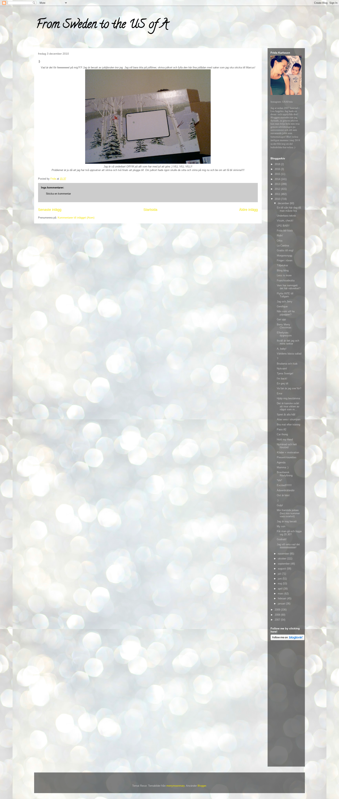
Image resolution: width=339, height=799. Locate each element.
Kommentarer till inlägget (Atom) (76, 217)
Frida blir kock (285, 230)
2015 (278, 174)
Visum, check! (285, 220)
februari (282, 598)
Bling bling (283, 270)
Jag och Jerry (284, 301)
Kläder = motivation (288, 452)
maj (280, 583)
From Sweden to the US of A (102, 25)
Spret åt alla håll (286, 414)
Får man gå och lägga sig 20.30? (289, 533)
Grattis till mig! (285, 250)
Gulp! (280, 505)
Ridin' (280, 235)
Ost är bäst (283, 495)
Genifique (282, 306)
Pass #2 (281, 429)
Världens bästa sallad (289, 353)
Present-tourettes (286, 457)
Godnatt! (282, 539)
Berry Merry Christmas (284, 326)
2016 (278, 169)
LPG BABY (283, 225)
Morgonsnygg (284, 255)
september (284, 563)
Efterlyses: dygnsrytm (284, 334)
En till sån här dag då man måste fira (289, 209)
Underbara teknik (286, 215)
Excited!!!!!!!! (284, 485)
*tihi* (279, 480)
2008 (278, 614)
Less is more (284, 275)
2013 (278, 184)
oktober (282, 558)
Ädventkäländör (285, 490)
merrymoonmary (175, 785)
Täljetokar (282, 265)
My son (281, 526)
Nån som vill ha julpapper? (285, 313)
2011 (278, 194)
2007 (278, 619)
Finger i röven (284, 260)
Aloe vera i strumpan (288, 419)
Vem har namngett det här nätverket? (288, 287)
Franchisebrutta (285, 280)
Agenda (281, 462)
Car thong (282, 434)
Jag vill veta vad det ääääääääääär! (288, 546)
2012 (278, 188)
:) (277, 500)
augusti (282, 568)
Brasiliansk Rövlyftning (285, 474)
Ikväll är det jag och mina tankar (288, 342)
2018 (278, 164)
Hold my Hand (285, 439)
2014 (278, 179)
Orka (279, 240)
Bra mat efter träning (288, 424)
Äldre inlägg (248, 210)
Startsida (150, 210)
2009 (278, 609)
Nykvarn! (282, 368)
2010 (278, 198)
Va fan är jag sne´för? (289, 388)
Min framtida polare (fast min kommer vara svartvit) (288, 513)
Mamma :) (282, 467)
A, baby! (281, 348)
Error (279, 393)
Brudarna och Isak (287, 363)
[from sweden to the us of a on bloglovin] (287, 639)
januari (282, 603)
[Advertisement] (286, 704)
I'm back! (282, 378)
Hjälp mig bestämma (288, 398)
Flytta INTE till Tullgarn (285, 295)
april (280, 588)
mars (281, 593)
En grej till (282, 383)
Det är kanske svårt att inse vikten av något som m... (288, 406)
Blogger (202, 785)
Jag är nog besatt (287, 521)
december (284, 203)
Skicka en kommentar (58, 193)
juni (280, 578)
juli (280, 573)
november (284, 553)
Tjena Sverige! (285, 373)
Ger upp (281, 319)
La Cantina (283, 245)
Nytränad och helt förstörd (287, 446)
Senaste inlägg (49, 210)
